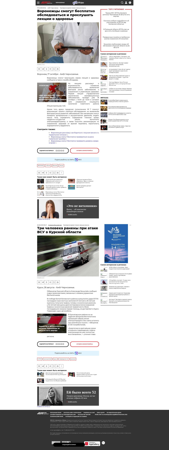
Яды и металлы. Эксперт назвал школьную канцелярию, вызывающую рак (118, 64)
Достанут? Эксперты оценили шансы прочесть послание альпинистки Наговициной (120, 301)
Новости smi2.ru (43, 219)
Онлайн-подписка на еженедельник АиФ (63, 414)
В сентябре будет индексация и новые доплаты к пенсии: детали (118, 101)
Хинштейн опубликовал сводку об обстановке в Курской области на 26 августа (116, 45)
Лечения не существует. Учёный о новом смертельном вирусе (119, 287)
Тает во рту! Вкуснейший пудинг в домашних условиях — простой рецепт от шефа (119, 77)
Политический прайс (56, 416)
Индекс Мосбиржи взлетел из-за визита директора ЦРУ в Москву (118, 120)
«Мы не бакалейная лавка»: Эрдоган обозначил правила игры (119, 126)
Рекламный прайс (55, 412)
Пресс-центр (100, 412)
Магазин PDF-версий (84, 414)
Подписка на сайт (89, 412)
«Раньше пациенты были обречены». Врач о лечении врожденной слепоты (84, 181)
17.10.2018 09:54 (41, 8)
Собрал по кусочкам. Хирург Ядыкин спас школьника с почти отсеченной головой (120, 90)
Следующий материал (69, 444)
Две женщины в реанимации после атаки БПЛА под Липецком (56, 373)
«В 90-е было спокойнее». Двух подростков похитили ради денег (119, 268)
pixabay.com (41, 64)
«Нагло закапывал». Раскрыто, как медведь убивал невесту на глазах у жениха (120, 58)
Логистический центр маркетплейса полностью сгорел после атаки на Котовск (86, 374)
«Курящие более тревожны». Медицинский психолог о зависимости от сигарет (54, 181)
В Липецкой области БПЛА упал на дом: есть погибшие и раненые (116, 30)
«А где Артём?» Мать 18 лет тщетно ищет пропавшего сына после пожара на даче (119, 71)
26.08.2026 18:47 (42, 225)
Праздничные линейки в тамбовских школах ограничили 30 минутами (116, 38)
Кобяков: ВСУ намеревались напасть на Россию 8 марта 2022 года (119, 113)
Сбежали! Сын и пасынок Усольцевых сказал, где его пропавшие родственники (120, 275)
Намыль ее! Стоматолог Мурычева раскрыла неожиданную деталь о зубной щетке (119, 294)
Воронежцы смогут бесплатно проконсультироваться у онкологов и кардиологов (55, 193)
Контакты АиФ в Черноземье (72, 412)
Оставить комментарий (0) (84, 150)
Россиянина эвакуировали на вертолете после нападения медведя (119, 107)
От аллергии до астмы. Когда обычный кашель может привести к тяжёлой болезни (56, 187)
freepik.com (40, 277)
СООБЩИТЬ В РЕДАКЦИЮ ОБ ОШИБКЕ (76, 416)
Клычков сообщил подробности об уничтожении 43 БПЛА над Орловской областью (116, 22)
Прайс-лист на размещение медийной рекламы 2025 (111, 414)
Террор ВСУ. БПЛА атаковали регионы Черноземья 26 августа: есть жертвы (116, 14)
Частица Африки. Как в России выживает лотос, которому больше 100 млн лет (119, 83)
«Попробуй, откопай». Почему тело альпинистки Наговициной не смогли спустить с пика (120, 281)
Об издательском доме (114, 412)
